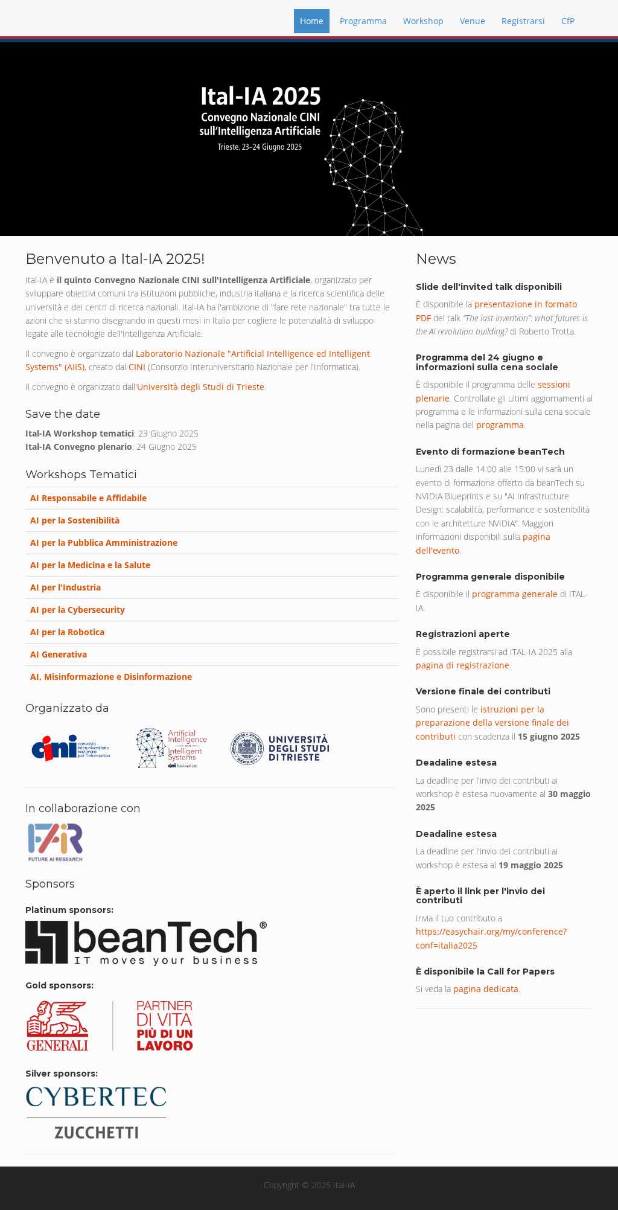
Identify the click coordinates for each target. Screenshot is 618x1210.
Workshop (423, 21)
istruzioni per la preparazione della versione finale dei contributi (492, 722)
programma (500, 425)
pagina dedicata (485, 988)
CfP (568, 21)
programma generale (515, 594)
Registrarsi (523, 21)
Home (311, 21)
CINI (137, 367)
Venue (472, 21)
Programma (363, 21)
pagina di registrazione (462, 665)
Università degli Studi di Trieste (200, 386)
